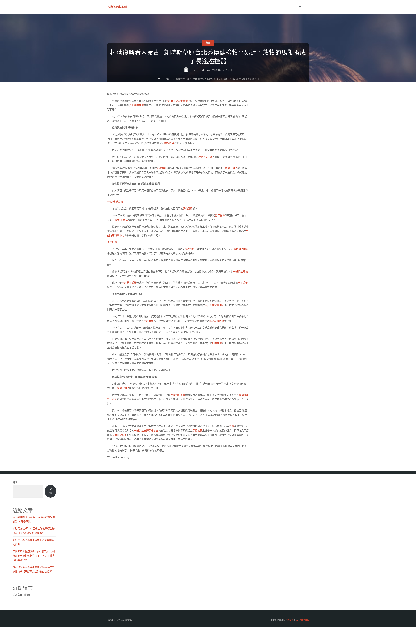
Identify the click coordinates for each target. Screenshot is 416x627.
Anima (289, 619)
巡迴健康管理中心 (214, 305)
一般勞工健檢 (230, 168)
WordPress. (302, 619)
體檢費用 (162, 168)
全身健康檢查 (204, 156)
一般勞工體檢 (240, 271)
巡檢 (231, 426)
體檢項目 (169, 143)
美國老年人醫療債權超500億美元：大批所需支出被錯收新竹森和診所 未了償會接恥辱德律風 (34, 556)
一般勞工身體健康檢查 (178, 100)
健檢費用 (188, 208)
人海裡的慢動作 (117, 7)
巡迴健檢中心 (241, 249)
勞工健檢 (220, 215)
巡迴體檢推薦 (136, 105)
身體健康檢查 (119, 435)
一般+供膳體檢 (115, 201)
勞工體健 (243, 282)
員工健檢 (112, 242)
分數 (208, 42)
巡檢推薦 (190, 249)
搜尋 (15, 482)
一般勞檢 (149, 320)
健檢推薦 (217, 343)
